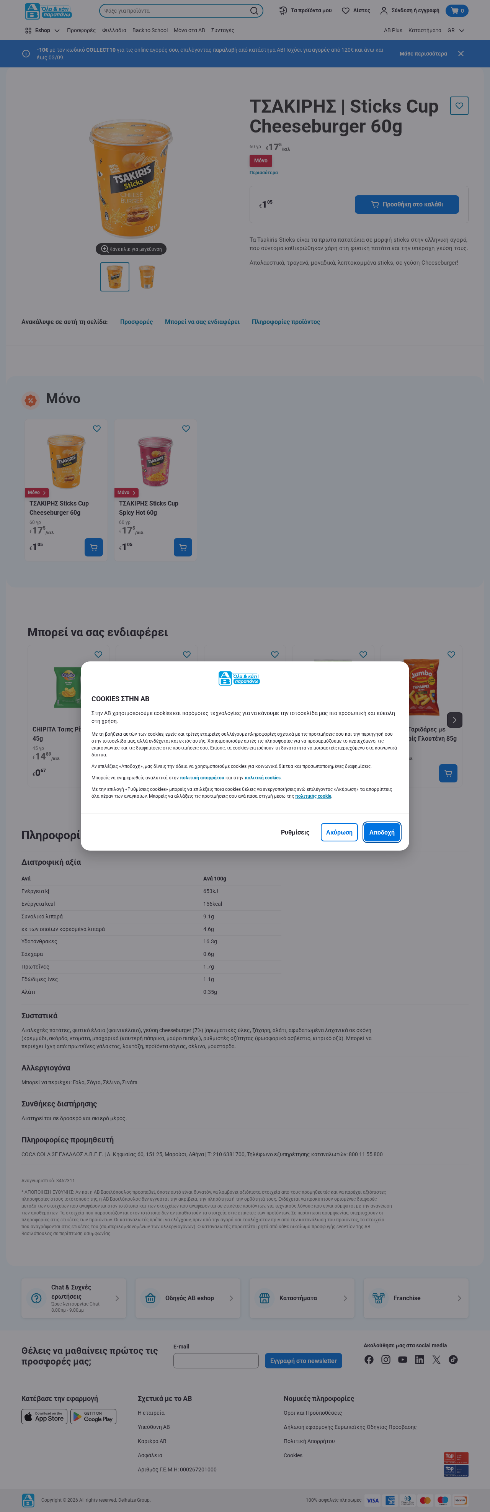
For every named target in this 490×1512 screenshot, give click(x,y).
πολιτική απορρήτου (202, 778)
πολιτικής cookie (313, 796)
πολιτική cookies (263, 778)
